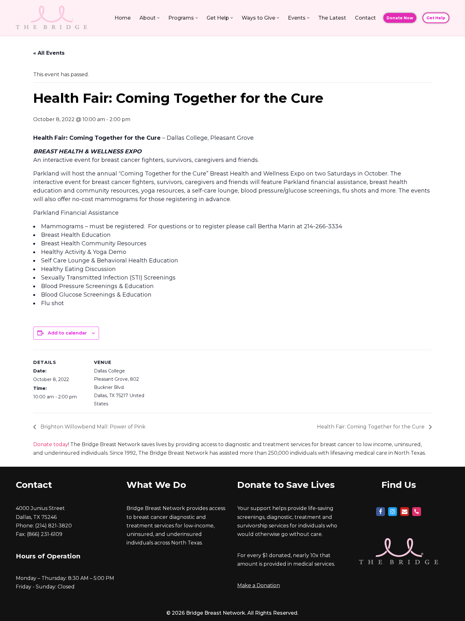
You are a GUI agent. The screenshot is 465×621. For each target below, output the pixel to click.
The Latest (332, 18)
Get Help (435, 17)
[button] (158, 18)
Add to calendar (67, 333)
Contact (365, 18)
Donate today (50, 444)
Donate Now (400, 17)
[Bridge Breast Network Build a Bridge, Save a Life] (51, 18)
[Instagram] (392, 511)
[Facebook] (380, 511)
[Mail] (404, 511)
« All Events (49, 53)
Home (123, 18)
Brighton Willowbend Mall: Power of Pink (92, 427)
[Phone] (416, 511)
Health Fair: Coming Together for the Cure (371, 427)
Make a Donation (258, 585)
